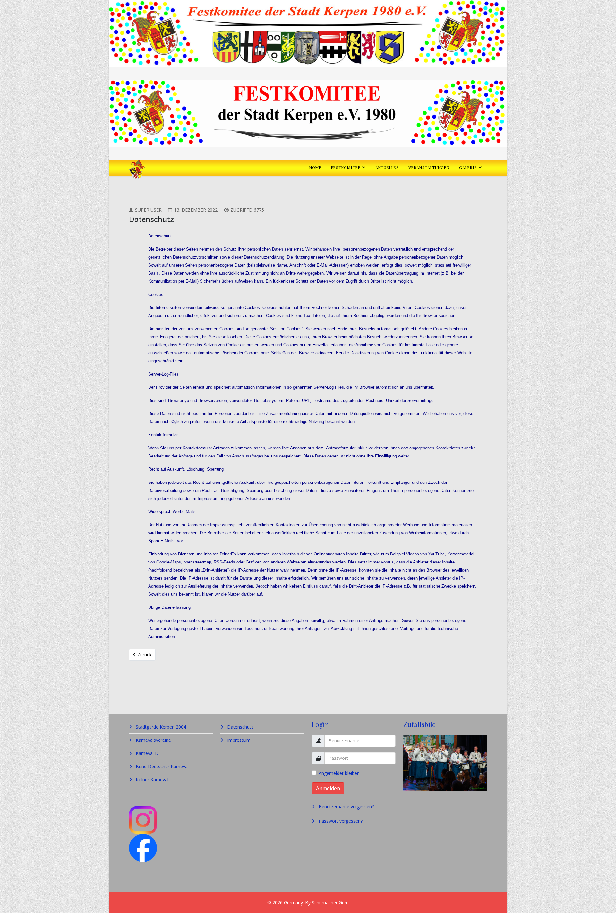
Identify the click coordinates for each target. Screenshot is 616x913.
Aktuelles (387, 167)
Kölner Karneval (151, 779)
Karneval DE (147, 753)
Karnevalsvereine (152, 740)
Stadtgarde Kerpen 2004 (160, 727)
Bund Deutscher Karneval (161, 766)
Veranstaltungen (428, 167)
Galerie (468, 167)
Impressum (238, 740)
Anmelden (328, 788)
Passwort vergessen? (340, 821)
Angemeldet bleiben (339, 773)
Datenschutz (239, 727)
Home (315, 167)
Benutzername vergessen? (345, 806)
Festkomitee (346, 167)
